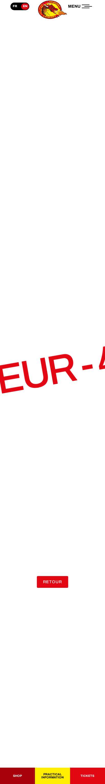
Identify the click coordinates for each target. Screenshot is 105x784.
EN (25, 6)
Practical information (52, 776)
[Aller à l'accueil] (52, 19)
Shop (17, 776)
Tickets (87, 776)
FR (15, 6)
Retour (52, 582)
